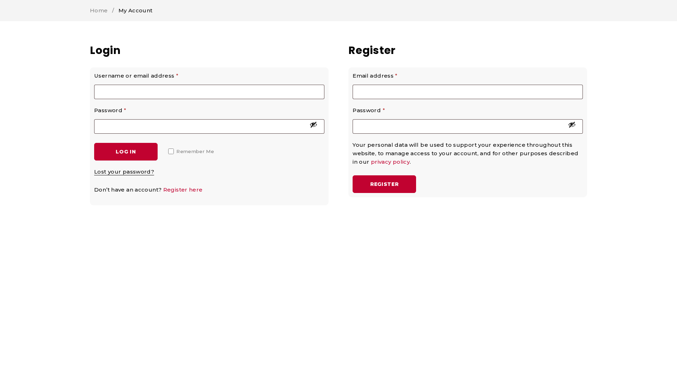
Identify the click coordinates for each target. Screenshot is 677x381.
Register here (183, 189)
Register (384, 184)
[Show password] (313, 124)
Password (110, 110)
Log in (126, 152)
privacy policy (390, 161)
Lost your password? (124, 171)
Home (99, 10)
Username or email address (136, 75)
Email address (375, 75)
